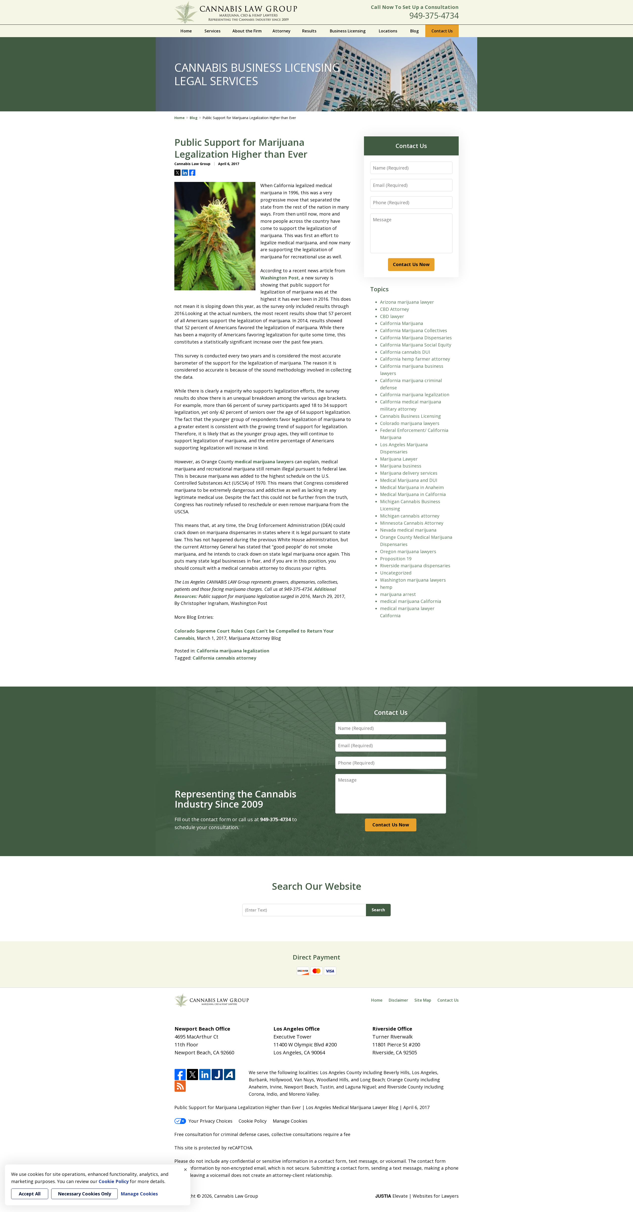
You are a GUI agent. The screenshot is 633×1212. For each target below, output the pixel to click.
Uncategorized (395, 573)
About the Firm (247, 31)
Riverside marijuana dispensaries (415, 566)
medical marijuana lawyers (264, 462)
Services (212, 31)
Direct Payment (316, 957)
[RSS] (180, 1086)
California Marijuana (401, 323)
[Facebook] (180, 1075)
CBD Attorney (394, 309)
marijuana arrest (398, 594)
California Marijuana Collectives (413, 330)
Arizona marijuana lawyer (407, 302)
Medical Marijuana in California (413, 494)
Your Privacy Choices (210, 1121)
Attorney (281, 31)
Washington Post (279, 278)
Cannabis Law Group (236, 1196)
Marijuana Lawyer (399, 459)
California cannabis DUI (405, 352)
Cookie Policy (253, 1121)
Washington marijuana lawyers (413, 580)
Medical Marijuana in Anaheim (412, 487)
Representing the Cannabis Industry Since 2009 (235, 799)
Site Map (422, 1000)
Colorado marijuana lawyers (409, 423)
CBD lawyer (392, 316)
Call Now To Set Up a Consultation (415, 7)
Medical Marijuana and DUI (408, 480)
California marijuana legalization (233, 651)
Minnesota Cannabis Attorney (411, 523)
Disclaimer (398, 1000)
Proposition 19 (395, 559)
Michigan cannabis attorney (409, 516)
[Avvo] (229, 1075)
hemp (386, 587)
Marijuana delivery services (408, 473)
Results (309, 31)
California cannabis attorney (224, 658)
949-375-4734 (434, 15)
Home (186, 31)
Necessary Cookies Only (84, 1194)
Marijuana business (400, 466)
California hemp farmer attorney (415, 359)
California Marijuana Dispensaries (416, 338)
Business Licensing (347, 31)
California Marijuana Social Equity (415, 345)
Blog (414, 31)
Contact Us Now (411, 264)
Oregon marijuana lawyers (408, 551)
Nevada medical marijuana (408, 530)
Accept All (30, 1194)
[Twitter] (192, 1075)
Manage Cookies (290, 1121)
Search (378, 910)
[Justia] (217, 1075)
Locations (388, 31)
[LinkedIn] (204, 1075)
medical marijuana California (410, 601)
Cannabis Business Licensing (410, 416)
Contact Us (442, 31)
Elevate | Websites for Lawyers (417, 1196)
